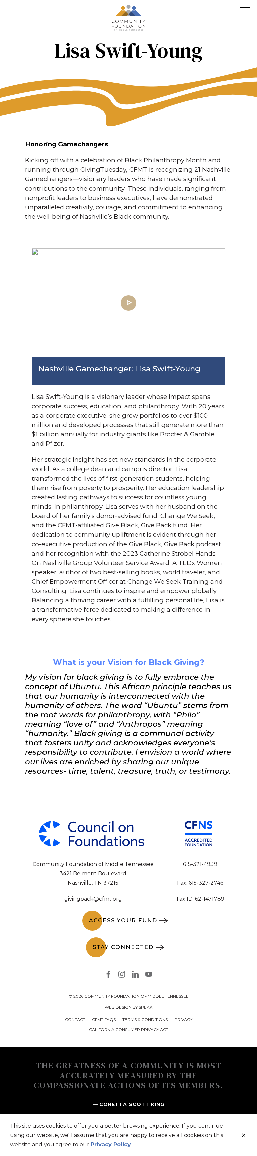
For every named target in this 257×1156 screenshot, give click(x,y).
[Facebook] (108, 975)
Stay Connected (123, 947)
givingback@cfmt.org (93, 899)
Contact (75, 1019)
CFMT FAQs (104, 1019)
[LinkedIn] (135, 975)
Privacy (183, 1019)
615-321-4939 (200, 864)
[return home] (128, 9)
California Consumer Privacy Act (128, 1029)
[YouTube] (148, 975)
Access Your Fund (123, 920)
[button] (245, 7)
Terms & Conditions (145, 1019)
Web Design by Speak (128, 1007)
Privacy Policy (111, 1144)
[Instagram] (121, 975)
